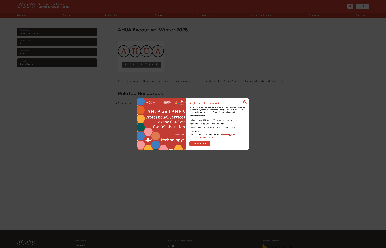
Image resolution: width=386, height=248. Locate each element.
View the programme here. (201, 138)
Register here (200, 144)
